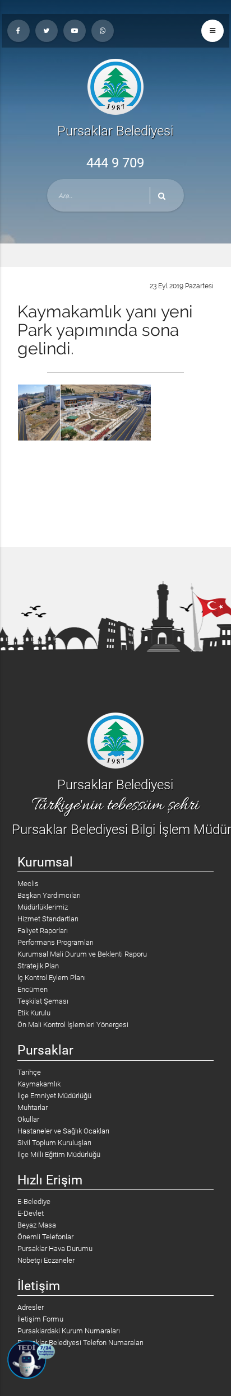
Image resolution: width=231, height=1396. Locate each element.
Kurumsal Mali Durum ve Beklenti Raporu (82, 954)
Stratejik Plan (38, 966)
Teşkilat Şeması (42, 1001)
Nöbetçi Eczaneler (46, 1260)
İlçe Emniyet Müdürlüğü (54, 1095)
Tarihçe (29, 1072)
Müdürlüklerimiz (42, 907)
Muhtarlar (32, 1107)
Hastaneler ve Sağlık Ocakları (63, 1131)
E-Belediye (33, 1201)
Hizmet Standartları (47, 919)
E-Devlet (30, 1213)
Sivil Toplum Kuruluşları (54, 1143)
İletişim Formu (40, 1319)
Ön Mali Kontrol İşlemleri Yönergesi (72, 1024)
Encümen (32, 989)
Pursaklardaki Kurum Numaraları (68, 1331)
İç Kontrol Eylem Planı (51, 977)
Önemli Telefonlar (45, 1237)
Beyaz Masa (36, 1225)
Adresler (30, 1307)
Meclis (28, 883)
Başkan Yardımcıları (49, 895)
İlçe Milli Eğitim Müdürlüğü (58, 1154)
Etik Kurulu (33, 1013)
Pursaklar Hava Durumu (55, 1248)
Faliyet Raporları (42, 930)
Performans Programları (55, 942)
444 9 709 (115, 163)
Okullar (28, 1119)
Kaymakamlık (39, 1084)
